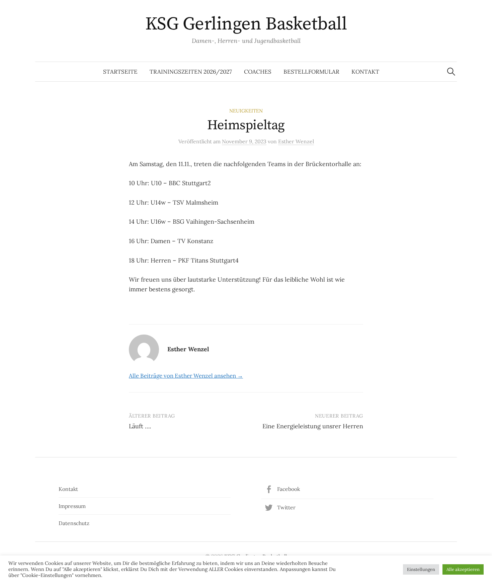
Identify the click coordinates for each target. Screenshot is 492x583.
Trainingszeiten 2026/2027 (191, 71)
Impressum (72, 506)
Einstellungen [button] (421, 569)
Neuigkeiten (246, 110)
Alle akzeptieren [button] (463, 569)
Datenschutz (74, 523)
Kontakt (365, 71)
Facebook (288, 489)
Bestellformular (311, 71)
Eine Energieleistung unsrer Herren (312, 426)
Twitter (286, 507)
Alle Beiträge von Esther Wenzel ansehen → (186, 375)
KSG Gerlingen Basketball (246, 24)
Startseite (120, 71)
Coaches (257, 71)
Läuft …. (140, 426)
